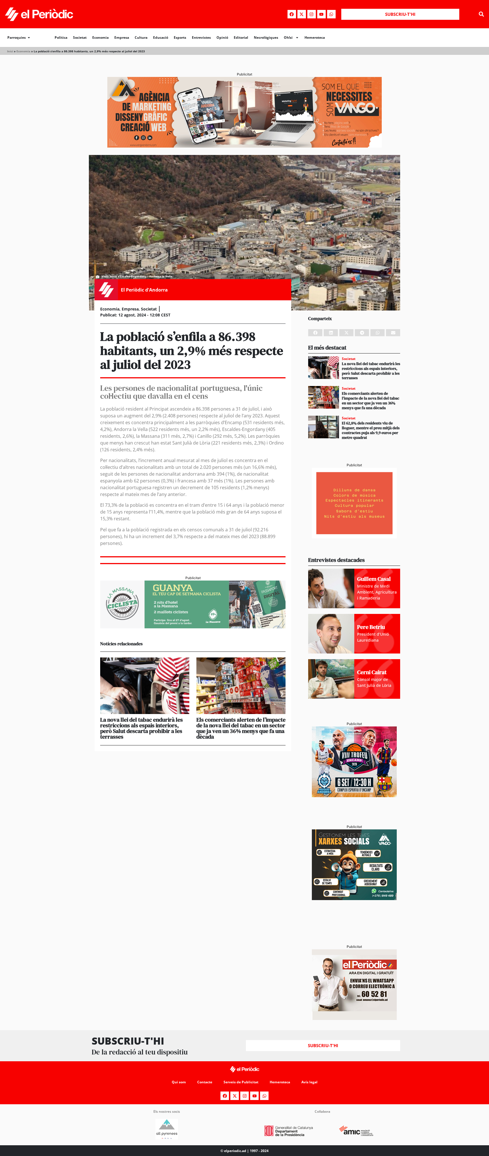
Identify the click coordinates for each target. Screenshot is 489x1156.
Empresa (121, 37)
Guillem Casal (374, 579)
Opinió (222, 37)
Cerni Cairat (372, 672)
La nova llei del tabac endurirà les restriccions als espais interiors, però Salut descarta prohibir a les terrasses (141, 728)
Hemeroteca (314, 37)
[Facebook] (292, 14)
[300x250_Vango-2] (354, 898)
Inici (10, 51)
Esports (180, 37)
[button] (481, 14)
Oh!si (288, 37)
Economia (100, 37)
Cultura (141, 37)
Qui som (179, 1082)
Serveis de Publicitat (241, 1082)
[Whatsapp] (331, 14)
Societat (80, 37)
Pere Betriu (371, 627)
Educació (160, 37)
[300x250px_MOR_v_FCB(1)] (354, 795)
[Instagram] (311, 14)
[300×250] (354, 537)
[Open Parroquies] (29, 37)
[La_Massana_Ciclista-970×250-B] (193, 626)
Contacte (204, 1082)
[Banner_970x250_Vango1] (244, 146)
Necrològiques (266, 37)
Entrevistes (201, 37)
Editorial (241, 37)
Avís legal (309, 1082)
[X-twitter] (301, 14)
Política (61, 37)
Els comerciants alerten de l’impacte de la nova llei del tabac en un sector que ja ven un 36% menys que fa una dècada (241, 728)
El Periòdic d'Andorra (144, 290)
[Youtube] (321, 14)
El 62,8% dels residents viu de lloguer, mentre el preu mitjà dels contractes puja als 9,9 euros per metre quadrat (371, 430)
